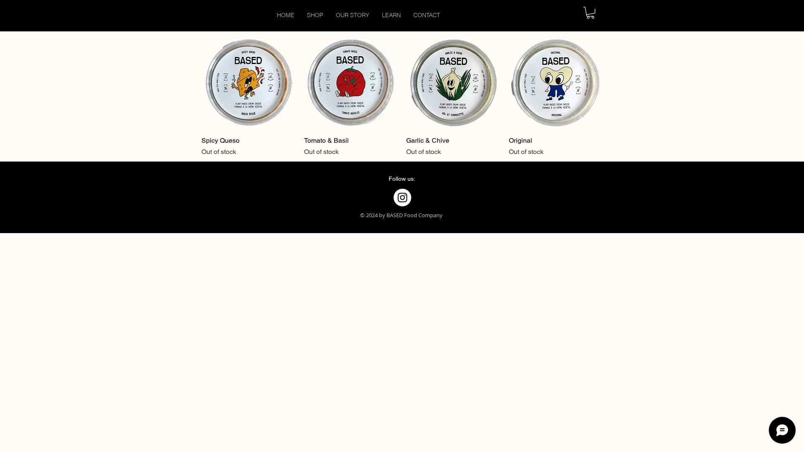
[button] (590, 13)
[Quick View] (248, 83)
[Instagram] (402, 197)
